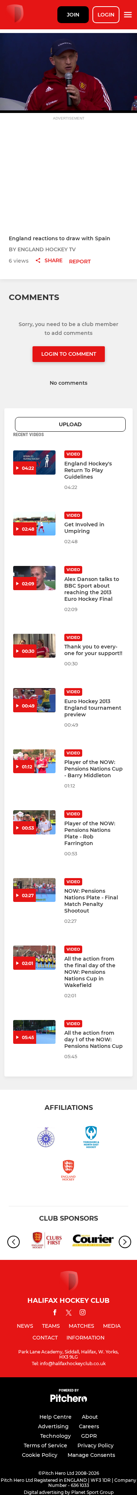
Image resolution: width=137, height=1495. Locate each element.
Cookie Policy (39, 1455)
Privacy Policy (95, 1445)
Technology (55, 1436)
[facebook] (54, 1314)
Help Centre (55, 1417)
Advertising (53, 1426)
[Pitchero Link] (68, 1400)
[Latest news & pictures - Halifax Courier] (93, 1242)
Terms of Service (45, 1445)
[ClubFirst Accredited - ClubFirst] (44, 1242)
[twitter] (69, 1313)
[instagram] (82, 1314)
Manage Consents (91, 1455)
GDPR (89, 1436)
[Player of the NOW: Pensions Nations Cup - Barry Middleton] (34, 761)
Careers (89, 1426)
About (90, 1417)
